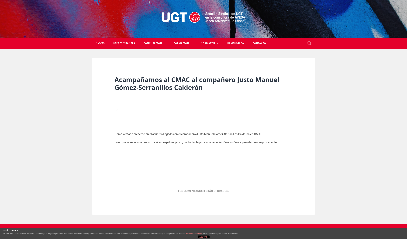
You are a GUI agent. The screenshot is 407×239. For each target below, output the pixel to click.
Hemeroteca (235, 43)
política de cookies (194, 234)
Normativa (208, 43)
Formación (181, 43)
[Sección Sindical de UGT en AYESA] (203, 19)
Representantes (124, 43)
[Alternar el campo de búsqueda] (309, 43)
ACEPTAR (203, 237)
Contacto (259, 43)
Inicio (101, 43)
